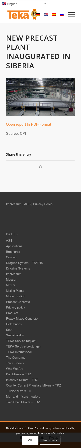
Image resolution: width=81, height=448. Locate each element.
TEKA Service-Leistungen (23, 346)
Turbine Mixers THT (19, 391)
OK (30, 440)
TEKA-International (19, 352)
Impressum (14, 204)
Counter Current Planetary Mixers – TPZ (33, 385)
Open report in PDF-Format (28, 124)
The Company (15, 357)
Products (12, 313)
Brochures (13, 251)
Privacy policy (15, 307)
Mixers (10, 285)
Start (9, 329)
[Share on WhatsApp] (40, 167)
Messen (11, 279)
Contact (11, 257)
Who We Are (14, 368)
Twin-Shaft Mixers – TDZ (23, 402)
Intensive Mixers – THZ (22, 379)
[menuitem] (69, 14)
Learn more (50, 440)
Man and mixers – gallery (23, 396)
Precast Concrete (18, 301)
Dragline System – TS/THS (24, 262)
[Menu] (69, 14)
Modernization (15, 296)
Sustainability (15, 335)
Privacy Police (43, 204)
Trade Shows (15, 363)
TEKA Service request (21, 340)
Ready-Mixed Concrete (22, 318)
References (14, 324)
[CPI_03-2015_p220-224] (40, 97)
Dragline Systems (18, 268)
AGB (27, 204)
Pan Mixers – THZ (18, 374)
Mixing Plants (15, 290)
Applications (14, 246)
